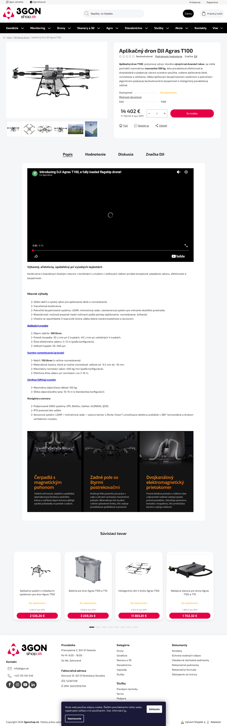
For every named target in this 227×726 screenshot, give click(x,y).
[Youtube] (25, 684)
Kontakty (177, 650)
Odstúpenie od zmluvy (184, 674)
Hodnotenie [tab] (95, 154)
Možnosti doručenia (130, 97)
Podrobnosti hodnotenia (168, 56)
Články (188, 13)
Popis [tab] (68, 154)
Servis (120, 693)
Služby (120, 674)
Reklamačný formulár (184, 669)
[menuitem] (15, 28)
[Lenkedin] (33, 684)
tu (125, 710)
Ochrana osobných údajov (186, 655)
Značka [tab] (155, 154)
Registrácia (212, 2)
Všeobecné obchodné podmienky (190, 660)
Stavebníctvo (124, 664)
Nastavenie (74, 718)
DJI (195, 56)
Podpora (121, 698)
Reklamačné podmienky (185, 664)
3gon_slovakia (16, 1)
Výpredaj (122, 669)
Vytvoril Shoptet (194, 721)
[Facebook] (9, 684)
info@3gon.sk (21, 668)
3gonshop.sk (39, 1)
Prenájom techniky (127, 688)
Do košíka (192, 113)
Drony (120, 650)
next (218, 588)
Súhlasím (154, 709)
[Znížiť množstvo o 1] (149, 113)
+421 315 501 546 (23, 675)
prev (8, 588)
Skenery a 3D (124, 660)
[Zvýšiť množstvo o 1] (164, 113)
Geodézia (122, 655)
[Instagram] (17, 684)
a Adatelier (212, 721)
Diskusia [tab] (125, 154)
